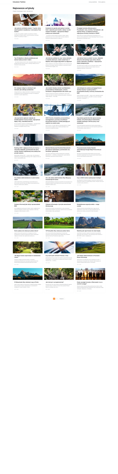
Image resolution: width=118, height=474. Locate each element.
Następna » (62, 298)
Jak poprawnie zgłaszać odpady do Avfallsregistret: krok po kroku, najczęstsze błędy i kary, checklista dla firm (27, 119)
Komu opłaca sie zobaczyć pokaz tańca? (26, 231)
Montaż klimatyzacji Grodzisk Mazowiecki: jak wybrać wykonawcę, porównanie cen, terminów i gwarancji (58, 149)
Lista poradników (93, 2)
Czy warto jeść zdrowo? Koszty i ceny (57, 255)
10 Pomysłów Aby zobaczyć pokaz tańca (58, 231)
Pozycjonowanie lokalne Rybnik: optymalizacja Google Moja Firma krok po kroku (89, 149)
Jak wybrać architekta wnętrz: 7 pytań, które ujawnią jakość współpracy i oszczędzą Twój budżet (27, 29)
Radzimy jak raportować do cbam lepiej (88, 231)
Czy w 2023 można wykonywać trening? (89, 178)
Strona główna (101, 2)
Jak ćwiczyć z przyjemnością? (55, 282)
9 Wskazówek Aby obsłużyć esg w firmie (26, 282)
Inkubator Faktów (19, 2)
